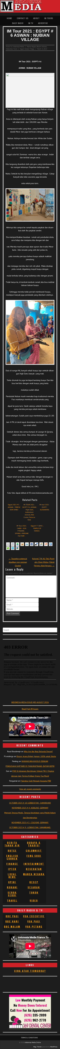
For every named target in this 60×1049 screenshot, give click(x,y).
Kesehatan (34, 869)
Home (9, 18)
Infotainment (34, 864)
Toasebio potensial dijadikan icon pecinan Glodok (18, 562)
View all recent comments (30, 789)
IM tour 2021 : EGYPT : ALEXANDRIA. (44, 507)
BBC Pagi (12, 916)
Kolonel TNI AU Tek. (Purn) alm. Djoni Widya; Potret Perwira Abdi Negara (43, 562)
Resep (33, 882)
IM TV (30, 23)
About (36, 18)
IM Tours (48, 18)
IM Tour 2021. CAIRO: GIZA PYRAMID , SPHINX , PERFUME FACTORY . (21, 531)
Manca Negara (31, 47)
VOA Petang (33, 926)
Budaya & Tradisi (34, 844)
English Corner (12, 857)
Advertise (43, 23)
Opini (12, 882)
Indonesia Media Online (33, 1042)
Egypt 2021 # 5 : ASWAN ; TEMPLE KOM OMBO (14, 507)
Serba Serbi (12, 894)
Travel (15, 49)
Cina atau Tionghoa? (30, 971)
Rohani (12, 887)
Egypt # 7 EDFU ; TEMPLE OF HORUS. (37, 528)
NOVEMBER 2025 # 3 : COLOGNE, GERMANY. (30, 822)
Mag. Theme (37, 1047)
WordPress (53, 1047)
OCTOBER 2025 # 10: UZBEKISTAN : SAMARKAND (30, 803)
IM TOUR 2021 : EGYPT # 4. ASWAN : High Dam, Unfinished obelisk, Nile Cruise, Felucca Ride (29, 512)
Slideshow (9, 49)
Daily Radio (17, 23)
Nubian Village (29, 49)
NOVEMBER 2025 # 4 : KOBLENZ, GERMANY (30, 808)
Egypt (22, 49)
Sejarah (34, 887)
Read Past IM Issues (30, 709)
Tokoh (34, 892)
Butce (12, 850)
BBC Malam (12, 926)
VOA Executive (34, 916)
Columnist (34, 850)
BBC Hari (12, 921)
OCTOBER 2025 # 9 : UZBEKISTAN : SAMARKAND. (30, 827)
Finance (12, 864)
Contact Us (22, 18)
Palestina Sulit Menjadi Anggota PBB (36, 781)
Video (34, 900)
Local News (12, 876)
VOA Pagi (33, 921)
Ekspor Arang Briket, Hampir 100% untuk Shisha (36, 756)
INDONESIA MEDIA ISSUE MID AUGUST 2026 (30, 702)
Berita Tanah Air (12, 844)
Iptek (12, 869)
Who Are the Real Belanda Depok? (38, 751)
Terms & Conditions (29, 1038)
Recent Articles (42, 47)
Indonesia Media (18, 47)
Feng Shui (34, 856)
